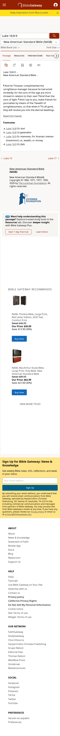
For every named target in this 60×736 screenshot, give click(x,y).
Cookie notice (15, 609)
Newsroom (14, 557)
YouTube (13, 703)
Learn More (42, 231)
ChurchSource (16, 640)
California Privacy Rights (22, 600)
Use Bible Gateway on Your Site (25, 584)
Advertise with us (17, 588)
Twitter (12, 699)
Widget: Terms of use (19, 617)
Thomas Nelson (16, 656)
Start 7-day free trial (18, 231)
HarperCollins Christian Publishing (27, 644)
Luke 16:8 (11, 128)
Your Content (52, 55)
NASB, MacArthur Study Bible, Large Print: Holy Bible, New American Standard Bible (28, 370)
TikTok (11, 695)
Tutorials (13, 580)
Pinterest (13, 691)
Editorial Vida (15, 652)
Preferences (15, 722)
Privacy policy (16, 597)
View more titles (30, 404)
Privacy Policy (37, 511)
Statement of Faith (18, 541)
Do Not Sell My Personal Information (29, 604)
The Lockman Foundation (32, 183)
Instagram (14, 687)
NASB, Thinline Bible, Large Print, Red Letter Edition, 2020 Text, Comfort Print (30, 317)
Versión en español (18, 718)
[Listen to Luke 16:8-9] (38, 65)
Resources (19, 55)
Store (11, 549)
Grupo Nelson (16, 648)
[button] (56, 5)
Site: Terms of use (18, 613)
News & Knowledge (19, 537)
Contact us (14, 592)
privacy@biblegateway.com (18, 514)
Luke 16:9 (11, 136)
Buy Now (19, 338)
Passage (6, 55)
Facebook (13, 683)
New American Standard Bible (26, 168)
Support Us (14, 561)
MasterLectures (16, 668)
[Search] (54, 36)
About (11, 533)
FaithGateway (15, 632)
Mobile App (14, 545)
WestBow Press (16, 660)
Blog (10, 553)
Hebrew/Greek (35, 55)
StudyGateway (16, 636)
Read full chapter (12, 116)
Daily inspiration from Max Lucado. (29, 12)
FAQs (11, 576)
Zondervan (14, 664)
